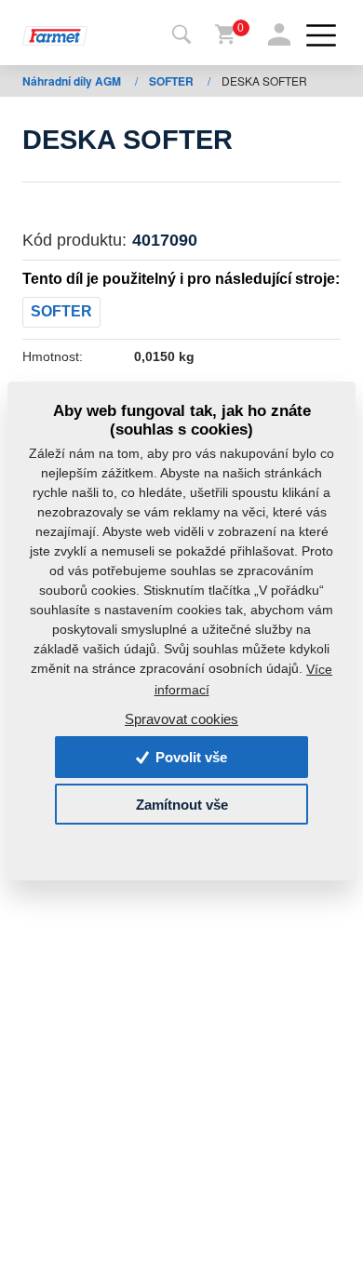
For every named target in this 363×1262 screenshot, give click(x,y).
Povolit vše (189, 757)
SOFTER (172, 81)
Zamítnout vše (182, 804)
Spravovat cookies (181, 719)
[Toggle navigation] (181, 35)
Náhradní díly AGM (73, 81)
